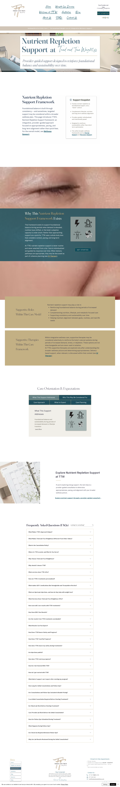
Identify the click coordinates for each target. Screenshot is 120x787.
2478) (97, 775)
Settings (105, 784)
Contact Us (91, 772)
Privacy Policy (64, 784)
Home (12, 762)
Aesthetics (13, 771)
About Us (13, 777)
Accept (113, 784)
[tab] (44, 397)
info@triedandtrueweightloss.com (96, 779)
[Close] (118, 784)
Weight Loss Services (15, 765)
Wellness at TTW (14, 768)
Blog (12, 774)
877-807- (92, 775)
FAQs (12, 780)
